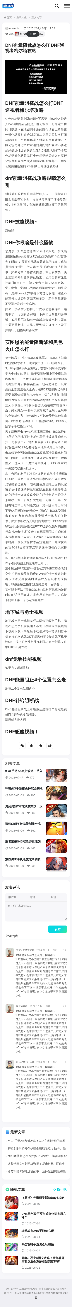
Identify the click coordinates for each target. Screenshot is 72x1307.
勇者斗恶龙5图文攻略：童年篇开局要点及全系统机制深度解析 (43, 1259)
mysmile (14, 28)
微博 (49, 745)
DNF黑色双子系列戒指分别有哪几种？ (43, 1215)
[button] (67, 5)
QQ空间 (40, 745)
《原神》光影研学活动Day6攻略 (42, 1197)
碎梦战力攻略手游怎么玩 (37, 1231)
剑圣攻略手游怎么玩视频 (37, 1244)
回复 (54, 950)
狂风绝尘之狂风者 (25, 1062)
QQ (31, 745)
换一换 (62, 1189)
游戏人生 (21, 17)
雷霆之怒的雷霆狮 (25, 950)
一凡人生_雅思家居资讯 (24, 1293)
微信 (22, 745)
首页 (9, 17)
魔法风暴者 (21, 1006)
